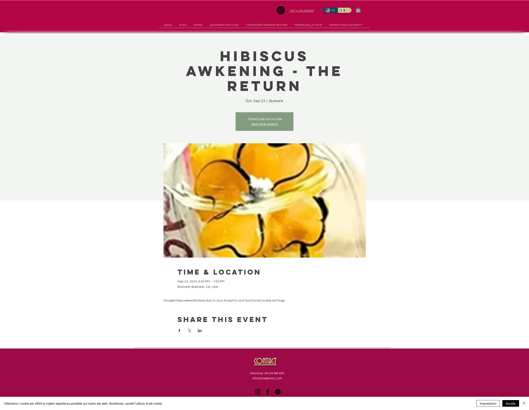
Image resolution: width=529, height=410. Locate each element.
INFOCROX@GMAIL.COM (267, 378)
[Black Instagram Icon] (257, 392)
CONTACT (265, 361)
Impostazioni (488, 403)
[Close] (524, 403)
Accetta (511, 403)
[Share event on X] (190, 330)
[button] (358, 9)
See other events (264, 124)
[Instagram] (281, 10)
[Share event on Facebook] (179, 330)
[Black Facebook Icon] (267, 392)
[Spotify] (277, 392)
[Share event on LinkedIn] (200, 330)
